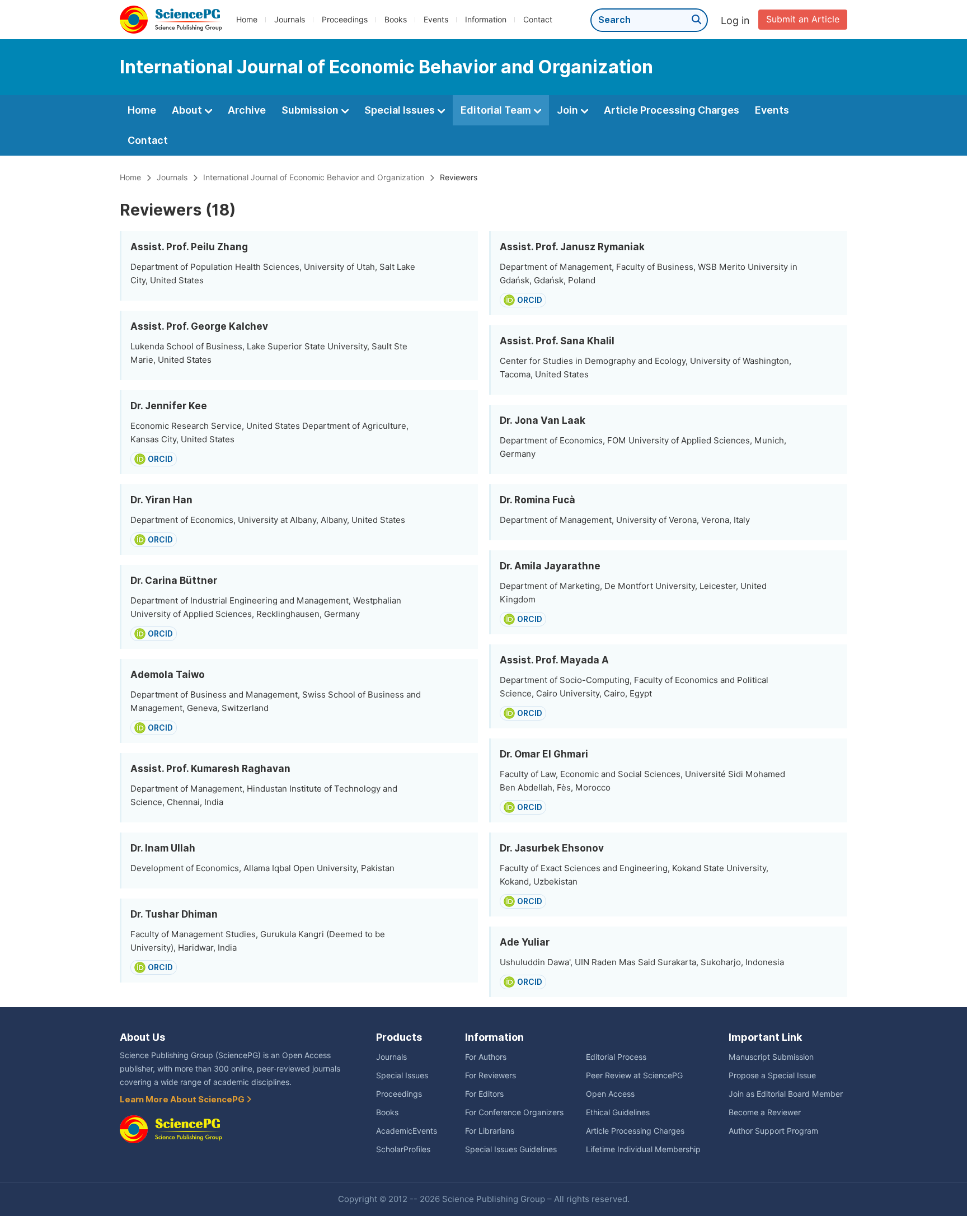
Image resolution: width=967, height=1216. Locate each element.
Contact (537, 19)
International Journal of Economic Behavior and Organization (313, 177)
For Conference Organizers (514, 1112)
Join (568, 110)
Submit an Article (802, 19)
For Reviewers (490, 1075)
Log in (735, 20)
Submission (311, 110)
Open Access (610, 1093)
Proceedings (345, 19)
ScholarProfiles (403, 1149)
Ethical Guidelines (618, 1112)
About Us (142, 1037)
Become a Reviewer (765, 1112)
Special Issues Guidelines (511, 1149)
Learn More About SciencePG (183, 1100)
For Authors (485, 1057)
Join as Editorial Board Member (786, 1093)
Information (485, 19)
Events (436, 19)
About (188, 110)
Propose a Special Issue (772, 1075)
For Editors (484, 1093)
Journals (289, 19)
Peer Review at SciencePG (634, 1075)
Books (395, 19)
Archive (247, 110)
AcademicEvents (406, 1130)
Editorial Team (497, 110)
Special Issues (400, 110)
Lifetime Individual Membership (643, 1149)
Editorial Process (616, 1057)
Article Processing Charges (671, 110)
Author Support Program (773, 1130)
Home (246, 19)
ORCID (160, 459)
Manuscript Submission (771, 1057)
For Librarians (489, 1130)
